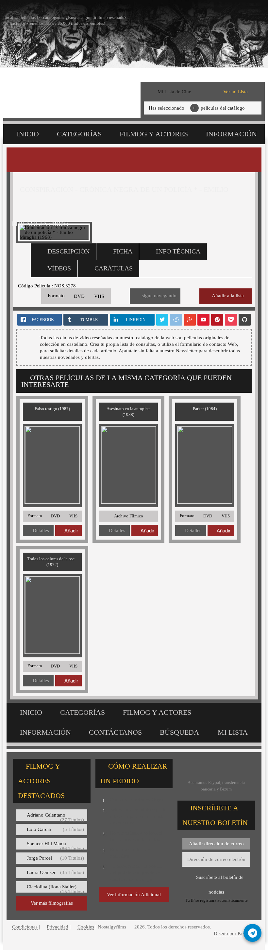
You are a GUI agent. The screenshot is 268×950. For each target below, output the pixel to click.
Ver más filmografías (52, 903)
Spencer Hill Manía (55, 845)
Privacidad (57, 926)
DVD (79, 296)
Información (231, 134)
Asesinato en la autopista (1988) (129, 411)
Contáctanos (115, 732)
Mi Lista (233, 732)
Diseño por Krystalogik (237, 933)
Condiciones (25, 926)
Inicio (28, 134)
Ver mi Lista (235, 91)
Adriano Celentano (55, 816)
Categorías (79, 134)
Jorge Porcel (55, 858)
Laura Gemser (55, 872)
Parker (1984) (205, 408)
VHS (99, 296)
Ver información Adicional (134, 894)
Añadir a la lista (228, 295)
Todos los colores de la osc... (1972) (52, 561)
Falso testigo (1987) (52, 408)
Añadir (71, 530)
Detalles (41, 530)
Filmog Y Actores (154, 134)
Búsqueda (179, 732)
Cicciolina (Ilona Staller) (55, 888)
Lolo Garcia (55, 829)
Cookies (85, 926)
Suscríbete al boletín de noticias (219, 880)
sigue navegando (159, 295)
